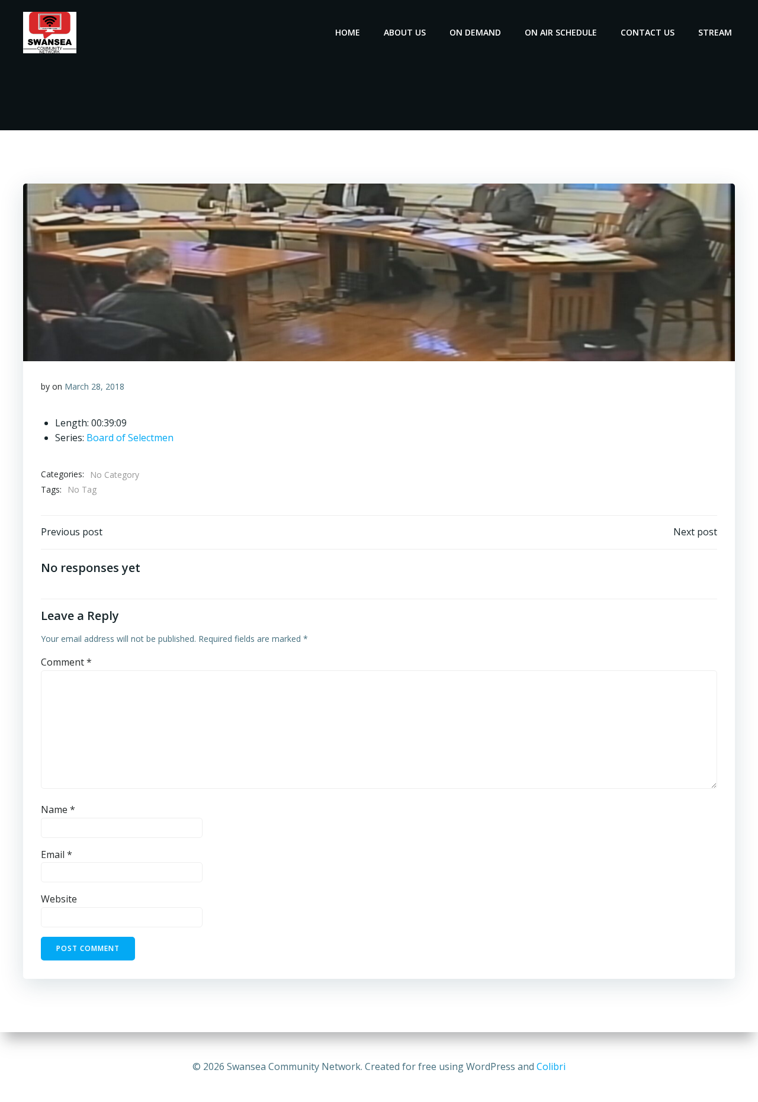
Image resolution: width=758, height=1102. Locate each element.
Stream (715, 32)
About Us (405, 32)
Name (58, 809)
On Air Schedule (561, 32)
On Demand (475, 32)
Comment (66, 662)
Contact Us (648, 32)
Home (347, 32)
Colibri (551, 1066)
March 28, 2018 (94, 386)
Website (59, 898)
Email (56, 854)
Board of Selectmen (130, 437)
